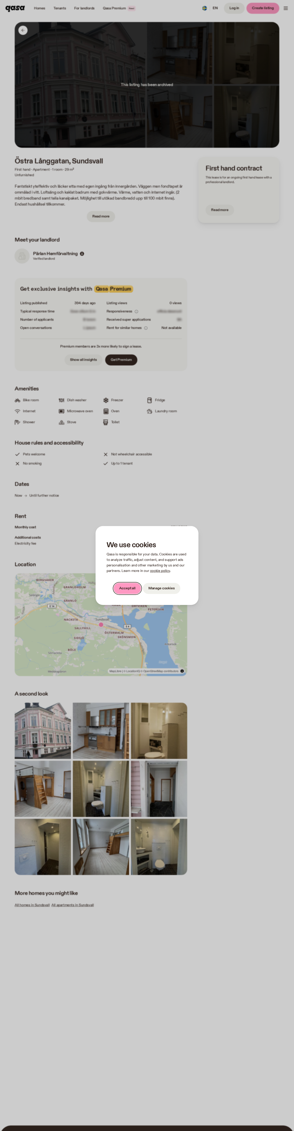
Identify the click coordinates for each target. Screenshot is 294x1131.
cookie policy (160, 570)
